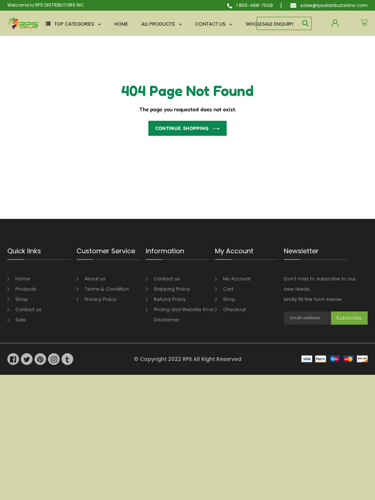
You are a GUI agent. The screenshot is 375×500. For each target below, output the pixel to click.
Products (25, 289)
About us (95, 278)
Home (22, 278)
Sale (20, 319)
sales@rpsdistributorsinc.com (333, 5)
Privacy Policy (100, 299)
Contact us (28, 309)
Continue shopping (182, 128)
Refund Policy (170, 299)
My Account (236, 278)
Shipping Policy (172, 289)
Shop (21, 299)
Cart (228, 289)
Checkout (234, 309)
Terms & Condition (107, 289)
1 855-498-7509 (254, 5)
